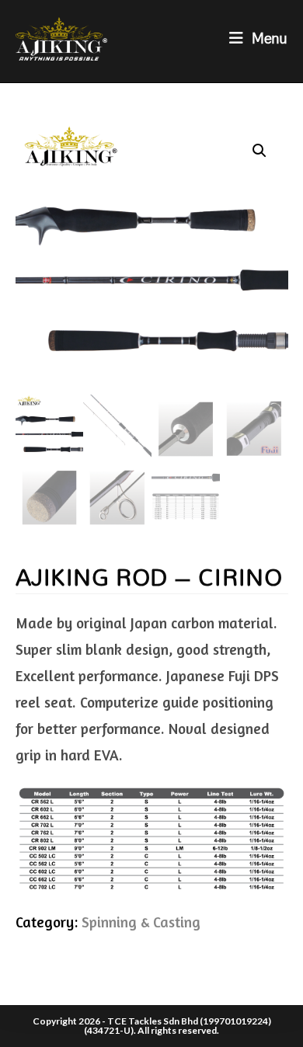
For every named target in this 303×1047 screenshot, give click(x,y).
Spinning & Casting (141, 921)
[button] (259, 151)
